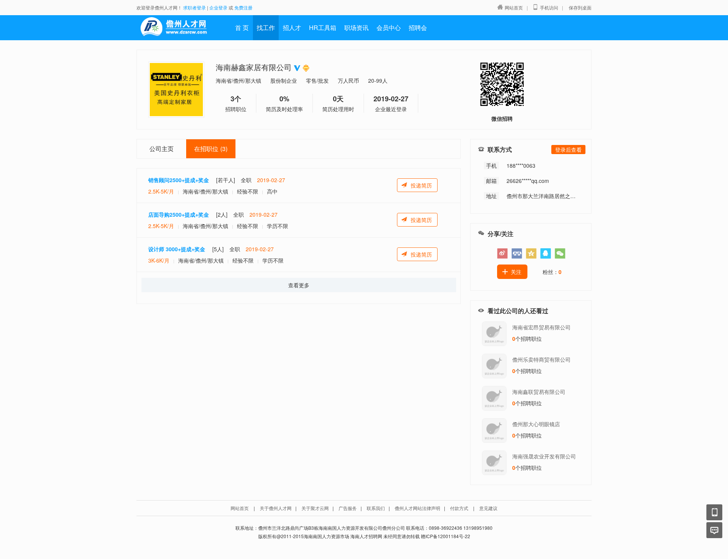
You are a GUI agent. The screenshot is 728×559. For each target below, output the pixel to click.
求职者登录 (194, 7)
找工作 (266, 27)
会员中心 (389, 27)
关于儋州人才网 (276, 508)
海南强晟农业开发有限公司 (544, 456)
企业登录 (218, 7)
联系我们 (376, 508)
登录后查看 (568, 149)
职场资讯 (356, 27)
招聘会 (418, 27)
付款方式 (459, 508)
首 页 (242, 27)
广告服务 (348, 508)
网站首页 (514, 7)
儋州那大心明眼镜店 (536, 424)
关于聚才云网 (315, 508)
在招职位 (211, 148)
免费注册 (243, 7)
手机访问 (549, 7)
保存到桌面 (580, 7)
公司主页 (161, 148)
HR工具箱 (322, 27)
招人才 (292, 27)
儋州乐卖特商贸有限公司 (541, 359)
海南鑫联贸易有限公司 (538, 391)
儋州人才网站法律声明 (417, 508)
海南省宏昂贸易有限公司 (541, 327)
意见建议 (488, 508)
